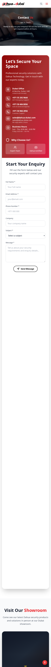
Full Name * (10, 182)
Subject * (9, 230)
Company (9, 218)
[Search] (41, 4)
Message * (10, 242)
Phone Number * (12, 206)
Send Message (27, 269)
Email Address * (12, 194)
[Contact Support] (44, 661)
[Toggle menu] (46, 3)
